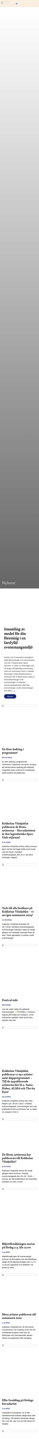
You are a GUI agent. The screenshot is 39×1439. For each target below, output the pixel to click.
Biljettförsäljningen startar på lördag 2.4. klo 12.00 (18, 1245)
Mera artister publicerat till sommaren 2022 (19, 1316)
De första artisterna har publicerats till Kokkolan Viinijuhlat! (17, 1157)
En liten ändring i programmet (13, 750)
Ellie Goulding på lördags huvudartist (17, 1401)
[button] (36, 3)
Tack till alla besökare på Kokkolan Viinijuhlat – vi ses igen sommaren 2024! (18, 911)
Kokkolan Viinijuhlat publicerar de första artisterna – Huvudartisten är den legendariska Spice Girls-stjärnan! (18, 830)
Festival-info (10, 1000)
